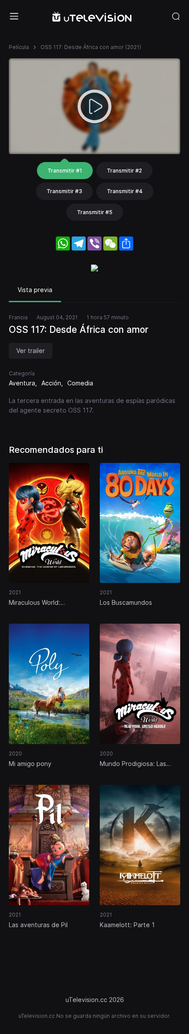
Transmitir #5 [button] (95, 212)
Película (19, 47)
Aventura (22, 383)
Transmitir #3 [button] (64, 191)
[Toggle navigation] (14, 16)
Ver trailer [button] (30, 350)
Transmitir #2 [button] (124, 170)
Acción (51, 383)
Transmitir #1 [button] (64, 170)
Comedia (80, 383)
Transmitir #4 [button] (125, 191)
